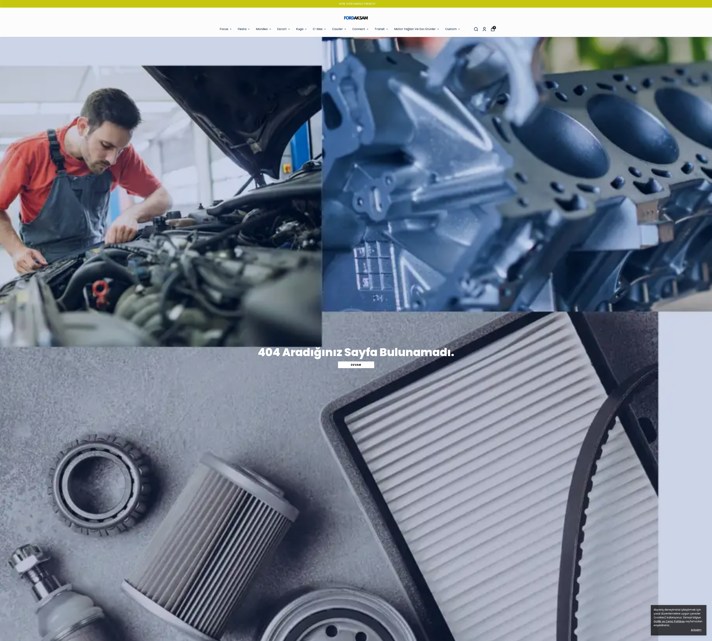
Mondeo (262, 29)
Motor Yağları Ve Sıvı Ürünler (415, 29)
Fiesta (242, 29)
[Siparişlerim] (484, 29)
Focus (224, 29)
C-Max (318, 29)
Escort (282, 29)
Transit (380, 29)
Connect (358, 29)
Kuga (299, 29)
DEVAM (356, 365)
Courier (337, 29)
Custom (451, 29)
